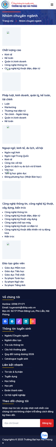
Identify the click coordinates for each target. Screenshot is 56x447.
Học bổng (10, 381)
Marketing (10, 107)
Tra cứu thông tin (14, 344)
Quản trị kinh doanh (15, 61)
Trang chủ (7, 20)
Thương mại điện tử (15, 110)
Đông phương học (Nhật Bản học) (23, 176)
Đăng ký (46, 423)
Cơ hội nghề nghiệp (15, 395)
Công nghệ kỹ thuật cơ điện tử (21, 226)
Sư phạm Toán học (15, 278)
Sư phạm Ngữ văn (14, 281)
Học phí (9, 385)
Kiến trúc (9, 236)
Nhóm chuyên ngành (30, 20)
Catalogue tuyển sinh (16, 358)
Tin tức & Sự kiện (14, 371)
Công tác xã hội (13, 162)
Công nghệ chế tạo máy (18, 222)
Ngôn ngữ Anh (12, 152)
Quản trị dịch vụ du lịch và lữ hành (23, 166)
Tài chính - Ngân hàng (16, 114)
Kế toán (9, 58)
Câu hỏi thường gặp (15, 349)
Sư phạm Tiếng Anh (15, 285)
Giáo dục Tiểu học (14, 271)
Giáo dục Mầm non (15, 267)
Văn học (9, 169)
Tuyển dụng (11, 376)
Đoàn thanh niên (14, 390)
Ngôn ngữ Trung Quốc (17, 155)
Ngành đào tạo (13, 340)
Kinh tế (8, 54)
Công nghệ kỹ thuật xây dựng (21, 219)
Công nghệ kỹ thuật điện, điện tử (22, 68)
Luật (7, 103)
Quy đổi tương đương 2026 (19, 354)
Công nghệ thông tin (16, 64)
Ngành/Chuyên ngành (17, 335)
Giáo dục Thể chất (15, 274)
